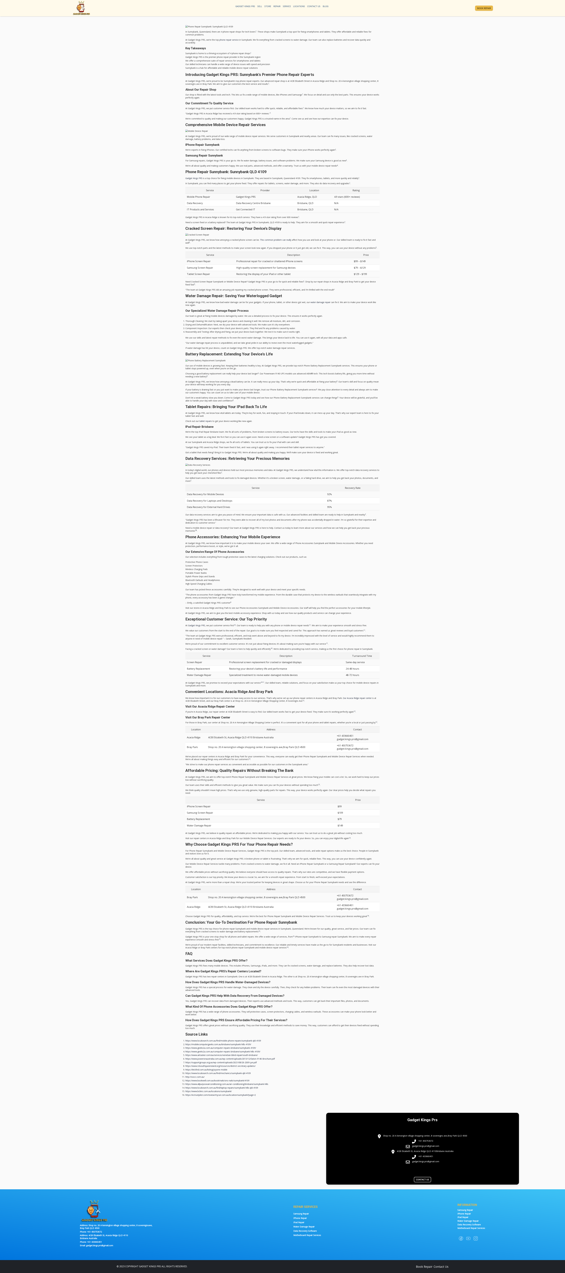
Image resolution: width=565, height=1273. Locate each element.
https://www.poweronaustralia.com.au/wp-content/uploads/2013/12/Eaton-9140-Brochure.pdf (230, 1058)
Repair (276, 6)
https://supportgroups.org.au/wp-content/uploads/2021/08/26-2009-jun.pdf (221, 1062)
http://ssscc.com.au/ (195, 1076)
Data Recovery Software (305, 1230)
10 (235, 625)
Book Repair (484, 8)
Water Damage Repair (304, 1226)
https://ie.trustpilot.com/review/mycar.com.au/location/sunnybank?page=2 (220, 1095)
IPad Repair (298, 1222)
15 (259, 931)
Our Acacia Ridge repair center (357, 698)
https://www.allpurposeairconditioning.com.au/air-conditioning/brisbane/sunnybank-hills (226, 1084)
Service (287, 6)
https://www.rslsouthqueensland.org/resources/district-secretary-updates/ (220, 1066)
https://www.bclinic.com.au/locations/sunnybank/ (208, 1091)
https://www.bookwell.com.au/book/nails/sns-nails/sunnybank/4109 (217, 1080)
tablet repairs (205, 421)
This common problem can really (275, 239)
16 (287, 947)
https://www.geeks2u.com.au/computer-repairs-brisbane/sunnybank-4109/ (220, 1047)
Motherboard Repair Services (307, 1235)
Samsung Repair (301, 1213)
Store (267, 6)
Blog (325, 6)
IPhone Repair (300, 1218)
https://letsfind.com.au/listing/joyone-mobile (206, 1069)
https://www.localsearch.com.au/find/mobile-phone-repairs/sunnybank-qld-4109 (223, 1040)
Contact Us (313, 6)
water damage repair (320, 302)
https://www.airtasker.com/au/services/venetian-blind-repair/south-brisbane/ (221, 1055)
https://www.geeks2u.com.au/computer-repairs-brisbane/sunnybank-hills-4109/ (222, 1051)
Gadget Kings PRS (245, 6)
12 (303, 700)
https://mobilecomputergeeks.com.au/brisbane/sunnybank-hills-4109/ (218, 1044)
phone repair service (229, 39)
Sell (259, 6)
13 (319, 784)
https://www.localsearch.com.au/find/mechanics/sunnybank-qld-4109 (218, 1073)
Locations (299, 6)
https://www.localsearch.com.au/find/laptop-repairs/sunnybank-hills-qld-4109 (221, 1087)
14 (368, 916)
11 (310, 625)
